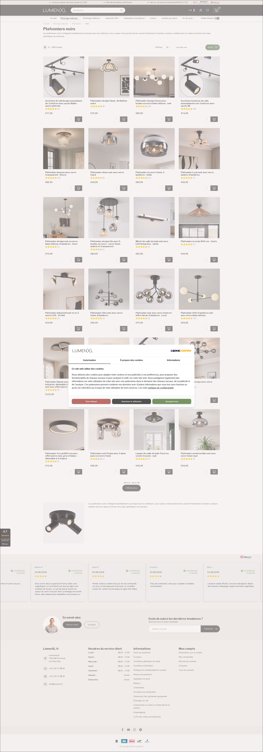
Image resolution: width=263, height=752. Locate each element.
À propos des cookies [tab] (131, 360)
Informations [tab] (173, 360)
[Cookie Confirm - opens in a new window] (181, 350)
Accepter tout (171, 401)
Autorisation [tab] (89, 360)
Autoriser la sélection (131, 401)
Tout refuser (91, 401)
